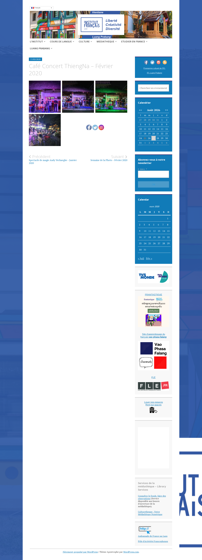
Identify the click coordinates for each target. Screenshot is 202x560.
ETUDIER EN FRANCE (133, 41)
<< (140, 110)
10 (145, 230)
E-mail (142, 169)
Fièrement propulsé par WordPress (80, 551)
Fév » (149, 258)
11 (149, 230)
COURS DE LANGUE (61, 41)
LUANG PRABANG (40, 48)
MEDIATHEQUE (105, 41)
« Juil (141, 258)
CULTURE (84, 41)
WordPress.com (131, 551)
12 (154, 230)
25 (145, 138)
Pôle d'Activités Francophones (153, 541)
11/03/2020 (35, 59)
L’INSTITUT (36, 41)
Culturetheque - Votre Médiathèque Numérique (150, 513)
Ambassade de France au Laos (152, 536)
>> (166, 110)
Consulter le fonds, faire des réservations (152, 497)
